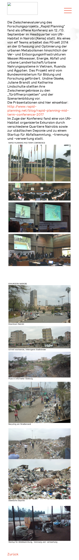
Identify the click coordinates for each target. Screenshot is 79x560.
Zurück (12, 554)
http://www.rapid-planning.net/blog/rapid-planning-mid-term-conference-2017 (38, 110)
